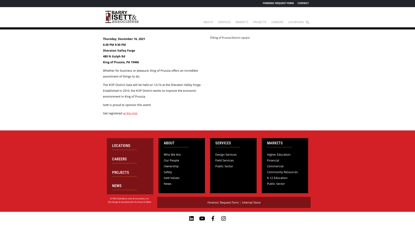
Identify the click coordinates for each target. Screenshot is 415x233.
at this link (130, 113)
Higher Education (278, 154)
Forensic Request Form (278, 3)
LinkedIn (191, 218)
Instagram (223, 218)
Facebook (213, 218)
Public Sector (224, 166)
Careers (277, 22)
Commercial (275, 166)
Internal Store (251, 202)
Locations (296, 22)
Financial (273, 160)
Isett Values (171, 178)
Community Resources (282, 172)
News (167, 184)
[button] (308, 22)
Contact (303, 3)
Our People (171, 160)
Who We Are (172, 154)
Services (224, 22)
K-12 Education (277, 178)
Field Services (224, 160)
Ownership (171, 166)
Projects (260, 22)
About (208, 22)
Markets (242, 22)
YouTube (202, 218)
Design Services (226, 154)
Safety (168, 172)
